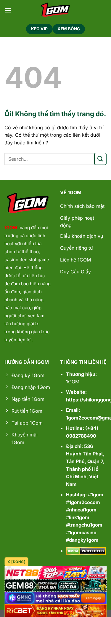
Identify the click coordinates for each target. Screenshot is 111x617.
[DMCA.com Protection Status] (86, 551)
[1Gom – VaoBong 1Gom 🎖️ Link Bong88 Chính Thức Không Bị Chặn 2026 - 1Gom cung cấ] (55, 10)
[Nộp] (100, 159)
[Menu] (8, 10)
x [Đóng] (16, 561)
